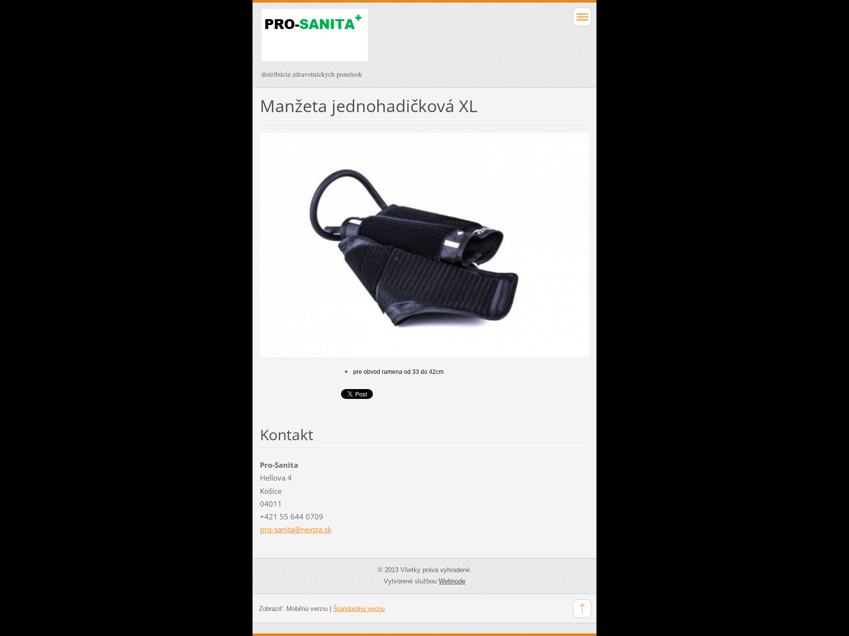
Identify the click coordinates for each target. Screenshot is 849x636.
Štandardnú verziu (359, 608)
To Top (582, 608)
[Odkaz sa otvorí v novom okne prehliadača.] (424, 244)
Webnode (452, 581)
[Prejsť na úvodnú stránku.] (391, 39)
